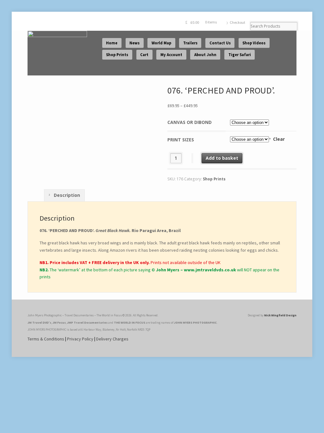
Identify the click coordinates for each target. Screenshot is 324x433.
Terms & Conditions (46, 339)
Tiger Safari (239, 54)
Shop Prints (117, 54)
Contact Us (220, 43)
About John (205, 54)
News (134, 43)
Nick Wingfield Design (280, 315)
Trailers (190, 43)
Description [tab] (66, 195)
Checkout (237, 22)
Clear (279, 139)
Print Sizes (180, 140)
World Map (161, 43)
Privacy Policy (80, 339)
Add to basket (222, 158)
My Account (171, 54)
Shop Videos (253, 43)
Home (111, 43)
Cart (144, 54)
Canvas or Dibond (189, 122)
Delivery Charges (112, 339)
